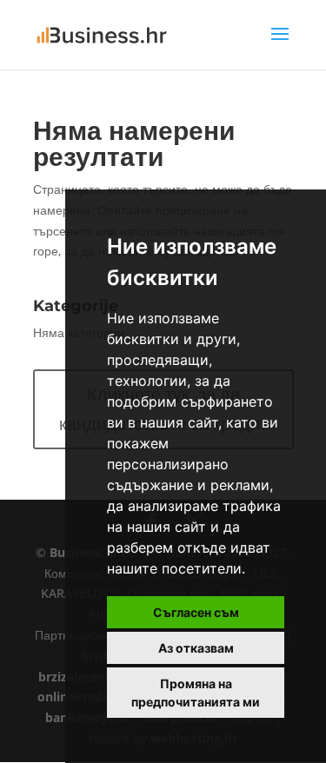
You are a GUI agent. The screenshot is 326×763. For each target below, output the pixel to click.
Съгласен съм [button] (196, 612)
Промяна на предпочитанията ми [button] (195, 692)
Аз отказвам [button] (196, 647)
